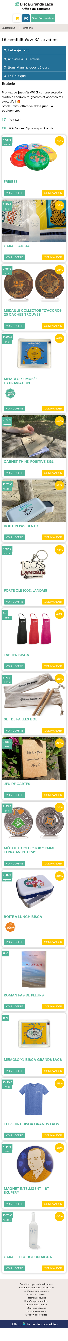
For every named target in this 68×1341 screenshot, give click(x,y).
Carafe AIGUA (17, 246)
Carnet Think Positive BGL (28, 461)
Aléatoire (18, 128)
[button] (17, 18)
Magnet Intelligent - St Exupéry (26, 1190)
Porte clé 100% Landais (25, 590)
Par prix (48, 128)
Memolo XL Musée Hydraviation (20, 381)
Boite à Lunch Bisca (23, 917)
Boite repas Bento (21, 526)
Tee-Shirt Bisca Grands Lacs (31, 1124)
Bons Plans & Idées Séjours (28, 67)
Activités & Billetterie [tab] (24, 59)
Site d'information (43, 18)
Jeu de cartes (17, 784)
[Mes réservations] (26, 18)
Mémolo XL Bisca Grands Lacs (33, 1059)
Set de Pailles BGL (20, 719)
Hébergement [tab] (18, 50)
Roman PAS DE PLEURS (24, 995)
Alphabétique (34, 128)
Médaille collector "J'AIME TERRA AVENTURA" (29, 850)
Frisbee (10, 181)
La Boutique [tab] (17, 76)
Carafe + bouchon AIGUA (28, 1257)
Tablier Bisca (16, 655)
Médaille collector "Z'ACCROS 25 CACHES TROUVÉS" (33, 312)
